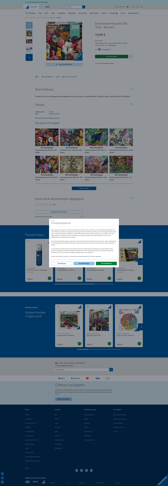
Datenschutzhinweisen (81, 256)
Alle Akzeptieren (106, 263)
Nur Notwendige (84, 263)
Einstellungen (61, 263)
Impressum (98, 256)
